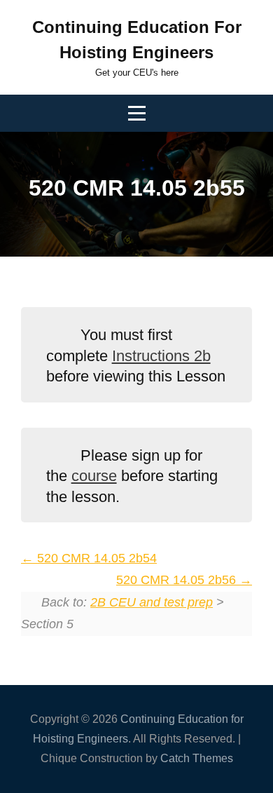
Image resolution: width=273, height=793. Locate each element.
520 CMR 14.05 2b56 (177, 580)
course (94, 475)
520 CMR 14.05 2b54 (95, 558)
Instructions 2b (161, 356)
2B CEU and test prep (151, 602)
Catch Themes (196, 758)
